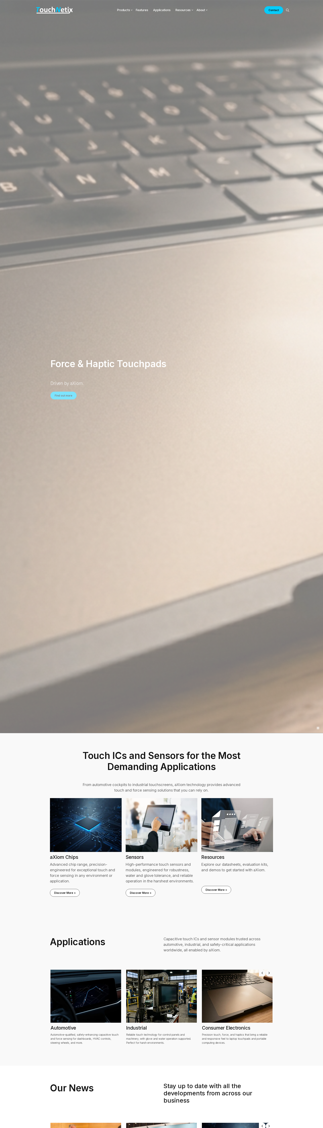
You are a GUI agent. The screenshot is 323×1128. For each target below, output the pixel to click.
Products (123, 10)
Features (142, 10)
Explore (59, 394)
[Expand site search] (287, 10)
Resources (183, 10)
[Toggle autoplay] (318, 728)
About (200, 10)
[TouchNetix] (54, 10)
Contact (273, 10)
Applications (161, 10)
